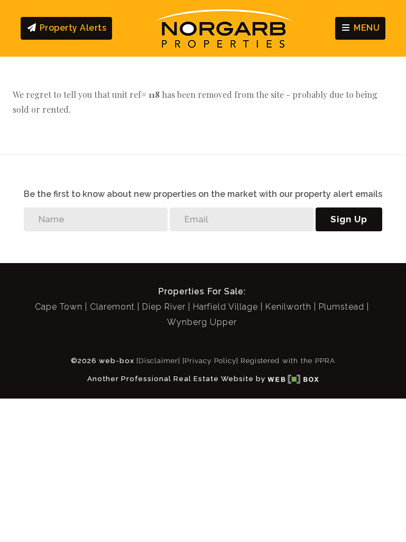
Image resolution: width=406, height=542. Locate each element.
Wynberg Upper (202, 322)
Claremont (112, 307)
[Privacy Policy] (210, 360)
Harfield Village (225, 307)
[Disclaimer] (158, 360)
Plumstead (341, 307)
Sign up (348, 219)
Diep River (164, 307)
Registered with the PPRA (288, 360)
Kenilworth (288, 307)
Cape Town (58, 307)
